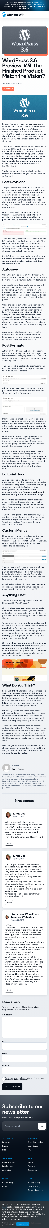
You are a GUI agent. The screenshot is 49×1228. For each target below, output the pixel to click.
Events (5, 1186)
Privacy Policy (34, 1182)
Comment (7, 1015)
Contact (32, 1166)
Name (5, 1041)
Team (30, 1162)
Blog (4, 1149)
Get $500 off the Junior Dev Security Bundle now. (28, 7)
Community (7, 1182)
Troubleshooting (35, 1142)
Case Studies (8, 1162)
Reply (9, 843)
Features (6, 1142)
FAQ (29, 1149)
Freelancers (7, 1166)
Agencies (6, 1170)
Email (5, 1053)
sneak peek (35, 124)
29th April (10, 166)
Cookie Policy (34, 1186)
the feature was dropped (31, 492)
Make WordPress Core (29, 197)
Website (5, 1065)
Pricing (5, 1146)
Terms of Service (35, 1190)
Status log (32, 1170)
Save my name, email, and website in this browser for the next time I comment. (24, 1079)
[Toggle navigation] (45, 14)
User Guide (33, 1146)
